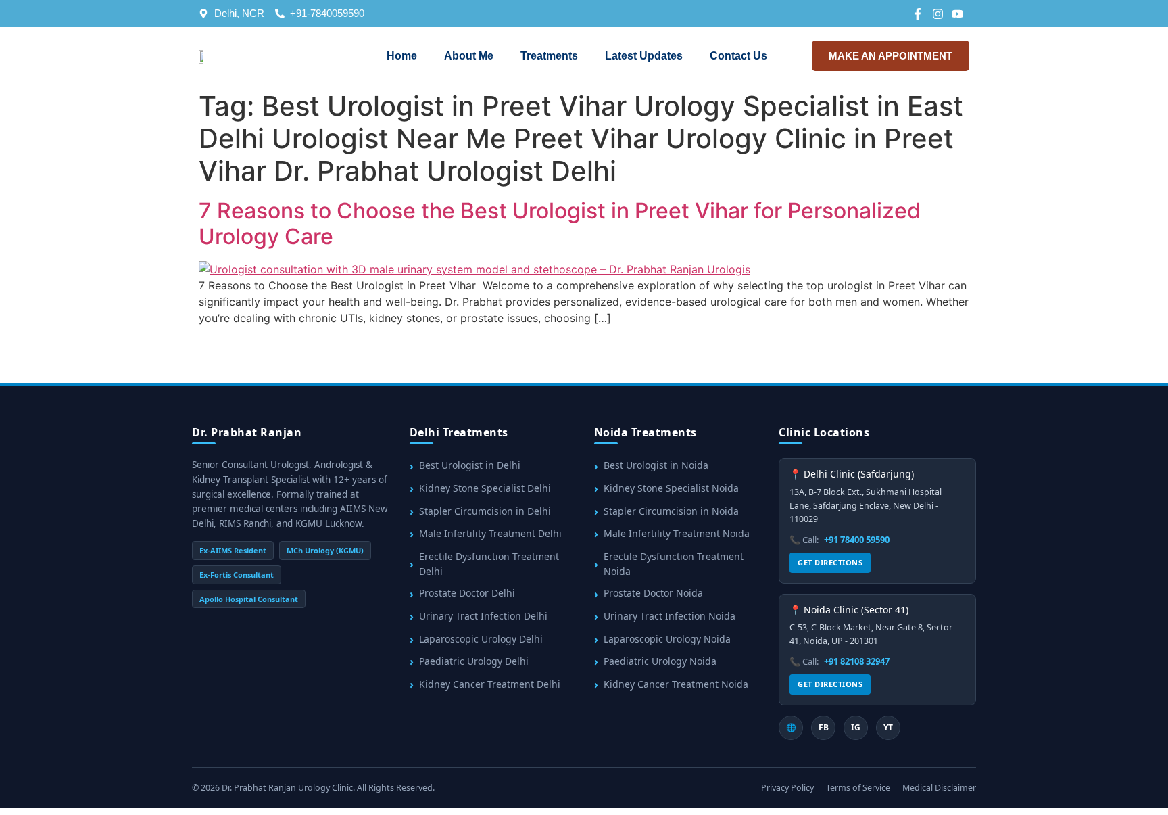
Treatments (549, 56)
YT (888, 727)
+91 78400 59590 (857, 540)
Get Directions (830, 562)
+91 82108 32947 (857, 661)
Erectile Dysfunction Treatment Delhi (489, 564)
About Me (468, 56)
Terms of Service (858, 787)
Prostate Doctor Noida (653, 592)
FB (824, 727)
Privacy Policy (787, 787)
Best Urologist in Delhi (469, 465)
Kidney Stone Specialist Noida (671, 488)
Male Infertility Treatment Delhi (490, 533)
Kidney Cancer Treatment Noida (676, 684)
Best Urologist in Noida (656, 465)
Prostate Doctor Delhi (467, 592)
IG (855, 727)
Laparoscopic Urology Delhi (481, 638)
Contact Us (738, 56)
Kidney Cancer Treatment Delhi (489, 684)
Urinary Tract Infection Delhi (483, 615)
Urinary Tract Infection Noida (669, 615)
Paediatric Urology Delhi (474, 661)
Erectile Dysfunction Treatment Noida (674, 564)
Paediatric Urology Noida (660, 661)
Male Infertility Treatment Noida (677, 533)
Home (402, 56)
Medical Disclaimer (939, 787)
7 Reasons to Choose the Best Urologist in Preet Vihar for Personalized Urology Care (560, 223)
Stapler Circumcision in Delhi (485, 511)
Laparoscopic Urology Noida (667, 638)
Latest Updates (644, 56)
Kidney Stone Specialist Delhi (485, 488)
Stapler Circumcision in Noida (671, 511)
